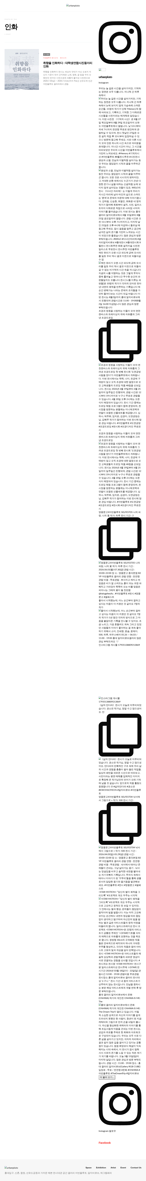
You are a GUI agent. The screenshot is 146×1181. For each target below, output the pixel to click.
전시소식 (63, 58)
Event (123, 1167)
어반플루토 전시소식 (50, 58)
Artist (113, 1167)
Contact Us (136, 1167)
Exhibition (101, 1167)
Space (89, 1167)
